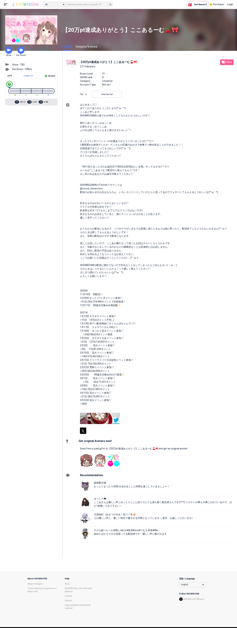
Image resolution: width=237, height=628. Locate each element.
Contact (68, 596)
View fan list (107, 94)
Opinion (68, 600)
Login (230, 4)
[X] (83, 431)
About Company (35, 584)
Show (8, 55)
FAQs (67, 584)
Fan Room (21, 55)
